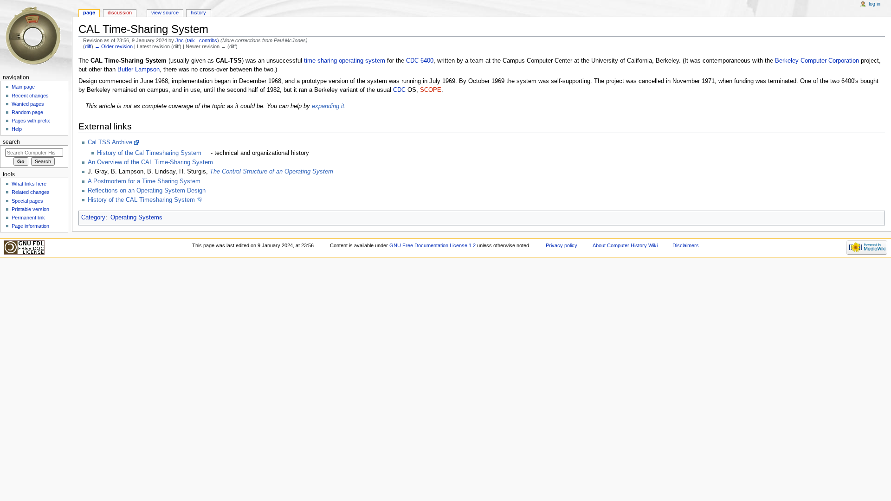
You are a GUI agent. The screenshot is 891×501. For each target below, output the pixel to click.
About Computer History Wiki (625, 245)
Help (17, 129)
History (198, 12)
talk (191, 40)
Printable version (30, 209)
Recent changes (30, 95)
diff (88, 46)
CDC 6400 (419, 61)
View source (165, 12)
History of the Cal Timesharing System (149, 153)
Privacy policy (561, 245)
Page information (30, 226)
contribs (208, 40)
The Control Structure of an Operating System (271, 171)
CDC (399, 90)
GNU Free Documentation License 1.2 (432, 245)
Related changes (31, 192)
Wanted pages (28, 104)
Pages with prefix (31, 120)
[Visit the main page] (36, 36)
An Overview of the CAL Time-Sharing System (150, 162)
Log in (874, 3)
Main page (23, 87)
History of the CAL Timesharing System (141, 200)
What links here (29, 183)
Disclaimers (685, 245)
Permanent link (28, 217)
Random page (27, 112)
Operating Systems (136, 217)
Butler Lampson (138, 69)
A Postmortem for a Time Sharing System (144, 181)
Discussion (120, 12)
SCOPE (430, 90)
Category (93, 217)
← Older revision (114, 46)
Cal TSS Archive (110, 142)
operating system (362, 61)
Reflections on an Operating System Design (147, 190)
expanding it (328, 106)
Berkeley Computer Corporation (817, 61)
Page (89, 12)
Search (11, 142)
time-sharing (320, 61)
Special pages (27, 201)
